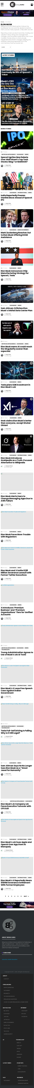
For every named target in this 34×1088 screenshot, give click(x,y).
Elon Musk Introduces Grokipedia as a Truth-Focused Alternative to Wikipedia (16, 460)
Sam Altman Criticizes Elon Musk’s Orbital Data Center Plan (16, 309)
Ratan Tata (7, 1025)
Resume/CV (7, 993)
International (14, 93)
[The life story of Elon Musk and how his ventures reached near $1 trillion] (17, 113)
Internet (23, 1008)
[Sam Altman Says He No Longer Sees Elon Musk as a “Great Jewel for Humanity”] (17, 751)
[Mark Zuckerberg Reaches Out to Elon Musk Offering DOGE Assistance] (17, 218)
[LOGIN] (32, 5)
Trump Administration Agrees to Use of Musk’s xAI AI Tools (17, 653)
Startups (20, 1063)
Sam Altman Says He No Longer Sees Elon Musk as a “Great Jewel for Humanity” (16, 768)
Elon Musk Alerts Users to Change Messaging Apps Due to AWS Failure (17, 498)
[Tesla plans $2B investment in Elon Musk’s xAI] (17, 370)
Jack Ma (6, 1016)
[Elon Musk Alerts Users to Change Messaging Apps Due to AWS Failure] (17, 482)
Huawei (19, 1057)
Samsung (19, 1054)
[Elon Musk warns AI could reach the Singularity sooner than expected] (17, 330)
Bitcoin (24, 1013)
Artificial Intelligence (8, 154)
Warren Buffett (8, 1034)
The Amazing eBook (9, 996)
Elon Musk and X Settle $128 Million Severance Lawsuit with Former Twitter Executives (16, 572)
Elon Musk (14, 67)
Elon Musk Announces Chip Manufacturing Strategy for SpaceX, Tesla (15, 273)
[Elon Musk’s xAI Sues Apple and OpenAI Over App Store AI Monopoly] (17, 828)
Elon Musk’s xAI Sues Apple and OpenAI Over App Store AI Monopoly (16, 844)
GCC (4, 1077)
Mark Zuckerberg (23, 230)
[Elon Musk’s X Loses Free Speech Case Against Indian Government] (17, 674)
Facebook (24, 1016)
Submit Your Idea (22, 1066)
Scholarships (22, 1072)
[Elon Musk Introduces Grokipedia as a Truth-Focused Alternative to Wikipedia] (17, 443)
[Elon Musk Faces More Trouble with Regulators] (17, 520)
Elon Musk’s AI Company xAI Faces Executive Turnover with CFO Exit (16, 806)
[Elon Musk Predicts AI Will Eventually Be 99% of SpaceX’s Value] (17, 65)
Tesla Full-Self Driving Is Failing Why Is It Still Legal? (16, 731)
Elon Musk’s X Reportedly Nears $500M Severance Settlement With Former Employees (16, 882)
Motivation (22, 67)
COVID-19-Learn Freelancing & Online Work (16, 1002)
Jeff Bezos (7, 1019)
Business (20, 1077)
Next (25, 896)
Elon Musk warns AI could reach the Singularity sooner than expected (16, 349)
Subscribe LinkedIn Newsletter (9, 959)
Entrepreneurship (23, 1080)
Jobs (19, 1069)
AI (3, 1039)
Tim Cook (6, 1031)
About (5, 976)
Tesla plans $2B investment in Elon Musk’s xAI (15, 385)
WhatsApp (24, 1011)
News (22, 93)
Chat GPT (19, 1045)
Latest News (7, 1063)
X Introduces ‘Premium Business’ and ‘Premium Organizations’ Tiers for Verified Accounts (17, 611)
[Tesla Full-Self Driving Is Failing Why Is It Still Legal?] (17, 712)
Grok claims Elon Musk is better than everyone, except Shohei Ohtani (16, 423)
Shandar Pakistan (23, 1083)
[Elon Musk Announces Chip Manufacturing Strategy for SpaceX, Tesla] (17, 256)
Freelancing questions (10, 999)
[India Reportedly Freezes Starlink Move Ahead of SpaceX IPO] (17, 181)
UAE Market (7, 990)
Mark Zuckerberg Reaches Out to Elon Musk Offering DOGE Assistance (16, 235)
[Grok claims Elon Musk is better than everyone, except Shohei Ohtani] (17, 406)
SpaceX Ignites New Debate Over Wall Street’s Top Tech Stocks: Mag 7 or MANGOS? (14, 159)
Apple (18, 1051)
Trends (19, 1048)
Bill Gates (6, 1011)
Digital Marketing (9, 987)
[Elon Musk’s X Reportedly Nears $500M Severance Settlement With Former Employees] (17, 866)
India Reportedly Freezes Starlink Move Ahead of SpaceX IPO (16, 197)
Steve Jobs (7, 1028)
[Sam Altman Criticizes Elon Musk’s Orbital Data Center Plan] (17, 294)
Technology (5, 649)
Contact (6, 979)
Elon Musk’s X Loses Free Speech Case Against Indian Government (17, 690)
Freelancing (7, 984)
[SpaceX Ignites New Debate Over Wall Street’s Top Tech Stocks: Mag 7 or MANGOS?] (17, 140)
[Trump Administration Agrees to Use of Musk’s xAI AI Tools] (17, 634)
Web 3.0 (19, 1042)
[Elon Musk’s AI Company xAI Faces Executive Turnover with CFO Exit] (17, 789)
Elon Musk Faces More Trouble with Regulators (16, 535)
